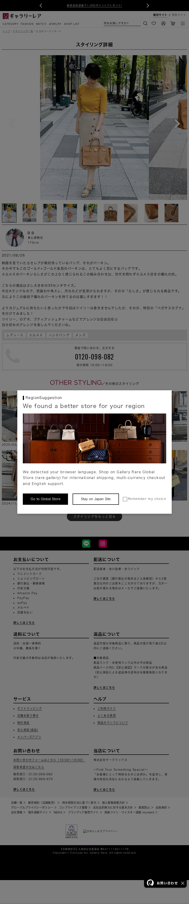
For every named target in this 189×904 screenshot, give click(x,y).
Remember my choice (147, 498)
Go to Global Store (45, 499)
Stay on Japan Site (96, 499)
